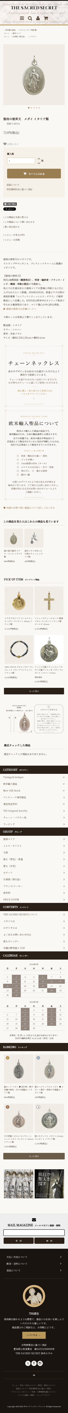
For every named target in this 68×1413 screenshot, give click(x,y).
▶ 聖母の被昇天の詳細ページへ (19, 308)
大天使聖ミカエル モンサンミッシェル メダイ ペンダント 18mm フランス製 (18, 1139)
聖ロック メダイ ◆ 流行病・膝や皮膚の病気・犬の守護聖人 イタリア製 (18, 1089)
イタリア (33, 36)
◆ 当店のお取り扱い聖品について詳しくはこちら (29, 507)
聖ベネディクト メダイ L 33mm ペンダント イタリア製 (49, 1137)
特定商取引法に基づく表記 (19, 189)
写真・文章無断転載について (43, 1391)
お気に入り (13, 143)
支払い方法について (28, 1385)
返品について (13, 184)
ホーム (6, 33)
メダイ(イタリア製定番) (28, 30)
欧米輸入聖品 (11, 30)
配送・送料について (46, 1385)
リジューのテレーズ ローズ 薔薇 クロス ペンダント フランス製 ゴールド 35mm (49, 621)
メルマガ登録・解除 (26, 1395)
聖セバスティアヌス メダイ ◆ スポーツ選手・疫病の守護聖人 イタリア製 (49, 1089)
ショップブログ (42, 1395)
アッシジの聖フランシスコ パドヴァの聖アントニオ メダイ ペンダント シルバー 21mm (49, 669)
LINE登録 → (34, 1335)
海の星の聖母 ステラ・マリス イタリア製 (13, 553)
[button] (28, 107)
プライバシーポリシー (20, 1391)
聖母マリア (17, 33)
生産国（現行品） (19, 36)
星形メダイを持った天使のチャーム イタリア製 (33, 553)
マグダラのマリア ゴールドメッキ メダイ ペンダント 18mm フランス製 (18, 621)
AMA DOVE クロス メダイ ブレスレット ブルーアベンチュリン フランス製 (18, 669)
